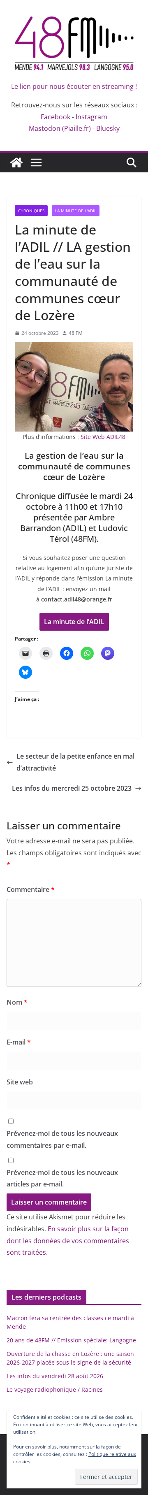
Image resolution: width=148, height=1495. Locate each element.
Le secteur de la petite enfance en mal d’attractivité (75, 762)
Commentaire (31, 889)
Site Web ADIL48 (103, 437)
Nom (17, 1002)
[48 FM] (16, 162)
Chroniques (31, 211)
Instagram (91, 116)
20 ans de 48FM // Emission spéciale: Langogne (71, 1340)
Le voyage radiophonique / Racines (55, 1389)
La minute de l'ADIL (75, 211)
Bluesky (108, 128)
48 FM (76, 333)
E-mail (19, 1042)
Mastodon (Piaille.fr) (60, 128)
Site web (20, 1081)
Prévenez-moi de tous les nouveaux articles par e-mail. (62, 1178)
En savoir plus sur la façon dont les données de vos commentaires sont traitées (68, 1240)
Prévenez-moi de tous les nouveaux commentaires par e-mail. (62, 1139)
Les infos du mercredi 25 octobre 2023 (72, 788)
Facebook (55, 116)
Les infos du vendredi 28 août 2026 (55, 1376)
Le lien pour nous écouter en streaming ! (74, 86)
